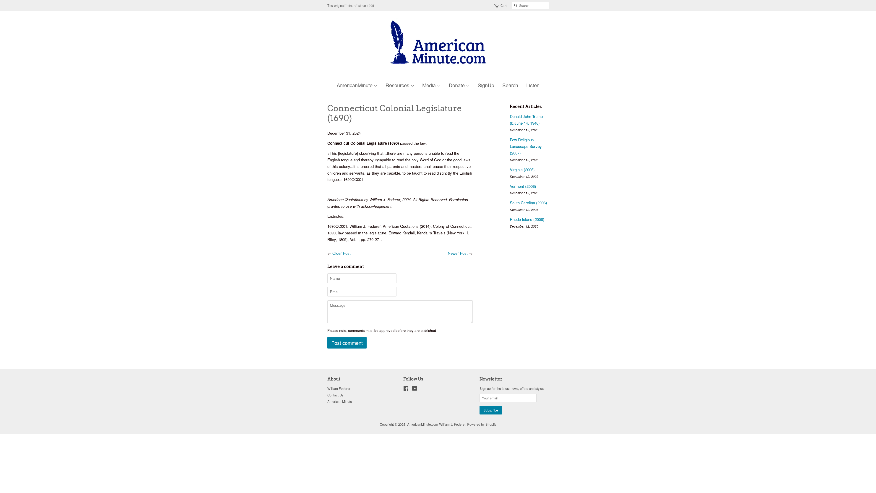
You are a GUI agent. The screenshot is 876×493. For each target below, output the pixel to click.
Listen (533, 85)
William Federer (338, 388)
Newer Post (458, 253)
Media (429, 85)
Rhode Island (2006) (527, 219)
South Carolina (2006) (528, 202)
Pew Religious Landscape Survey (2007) (526, 146)
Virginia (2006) (522, 169)
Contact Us (335, 395)
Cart (504, 5)
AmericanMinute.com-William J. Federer (436, 424)
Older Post (341, 253)
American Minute (339, 401)
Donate (457, 85)
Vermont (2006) (523, 186)
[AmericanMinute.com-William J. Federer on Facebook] (406, 389)
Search (510, 85)
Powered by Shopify (481, 424)
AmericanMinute (355, 85)
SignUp (486, 85)
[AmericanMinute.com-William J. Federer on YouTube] (414, 389)
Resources (398, 85)
